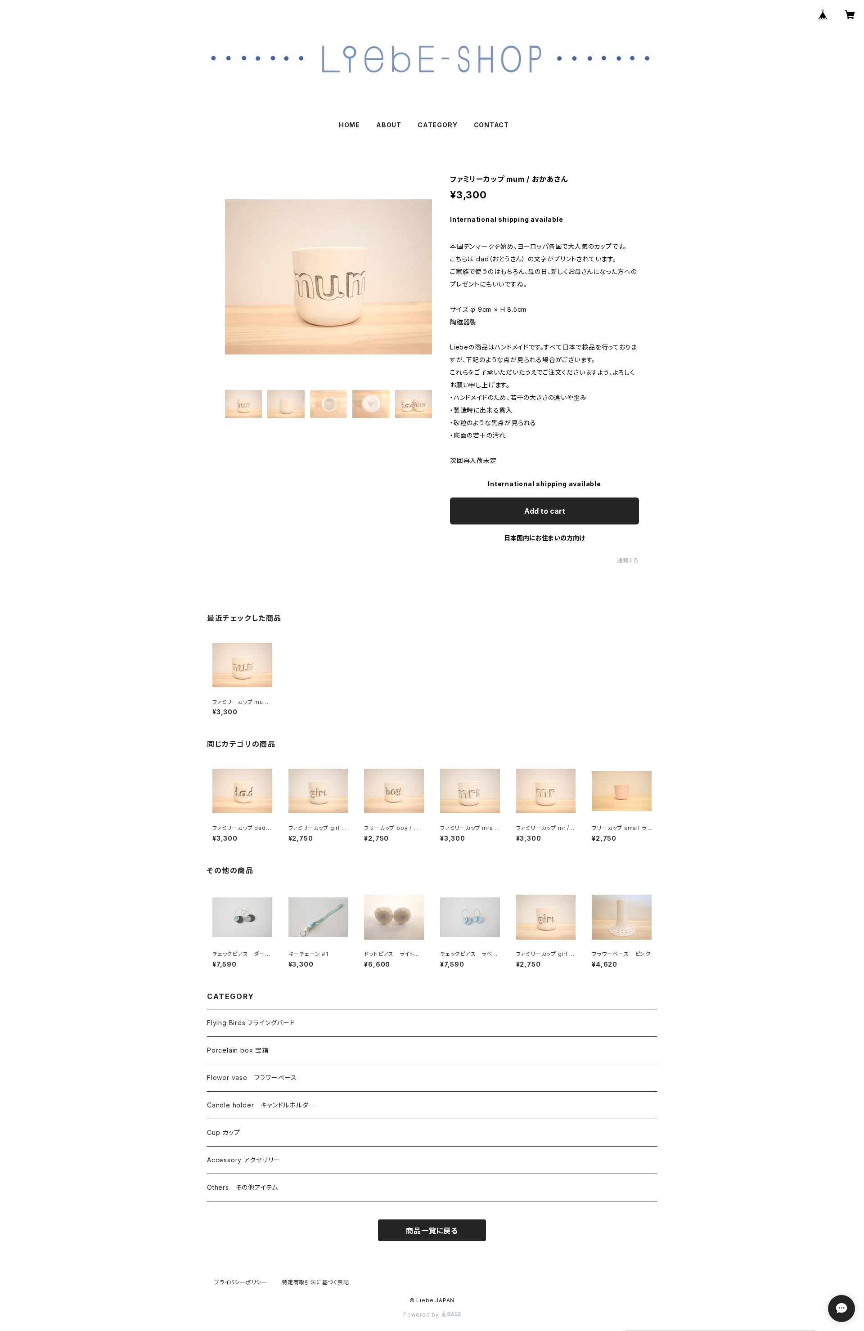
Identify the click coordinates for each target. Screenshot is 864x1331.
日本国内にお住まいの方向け (544, 538)
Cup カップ (223, 1132)
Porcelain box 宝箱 (238, 1050)
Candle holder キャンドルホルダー (261, 1105)
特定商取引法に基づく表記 (315, 1282)
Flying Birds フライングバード (251, 1022)
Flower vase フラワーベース (252, 1077)
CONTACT (491, 125)
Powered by (422, 1314)
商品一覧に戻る (432, 1230)
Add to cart (544, 510)
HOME (349, 125)
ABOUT (388, 125)
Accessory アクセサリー (243, 1160)
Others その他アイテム (242, 1187)
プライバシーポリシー (240, 1282)
